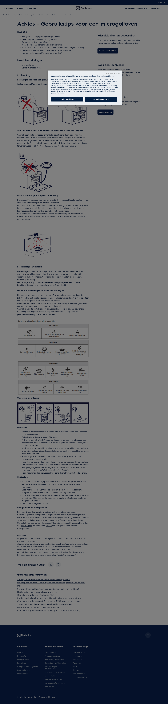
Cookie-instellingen (67, 99)
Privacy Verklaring (58, 93)
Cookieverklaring (107, 91)
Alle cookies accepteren (101, 99)
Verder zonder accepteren (113, 73)
